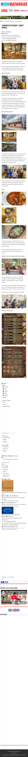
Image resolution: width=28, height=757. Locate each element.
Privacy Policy (23, 755)
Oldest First (5, 448)
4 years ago (15, 455)
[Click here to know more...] (14, 17)
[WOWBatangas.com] (14, 4)
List (3, 479)
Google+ (6, 391)
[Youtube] (15, 610)
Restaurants (5, 33)
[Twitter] (12, 610)
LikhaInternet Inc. (17, 751)
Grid (7, 479)
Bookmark (4, 383)
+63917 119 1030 (14, 501)
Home (2, 21)
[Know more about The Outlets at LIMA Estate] (14, 10)
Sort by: (5, 445)
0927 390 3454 (13, 38)
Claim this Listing (6, 400)
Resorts (4, 495)
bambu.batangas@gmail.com (9, 502)
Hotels (16, 495)
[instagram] (18, 610)
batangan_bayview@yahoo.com (10, 526)
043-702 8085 (12, 521)
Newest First (5, 446)
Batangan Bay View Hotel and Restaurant (11, 514)
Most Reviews (6, 473)
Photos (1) (5, 404)
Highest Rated (6, 476)
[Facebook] (10, 610)
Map (4, 402)
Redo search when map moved (9, 529)
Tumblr (5, 393)
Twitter (5, 389)
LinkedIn (6, 395)
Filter (3, 464)
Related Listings (6, 406)
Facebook (6, 386)
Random (5, 450)
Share (4, 385)
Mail (5, 397)
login (8, 459)
